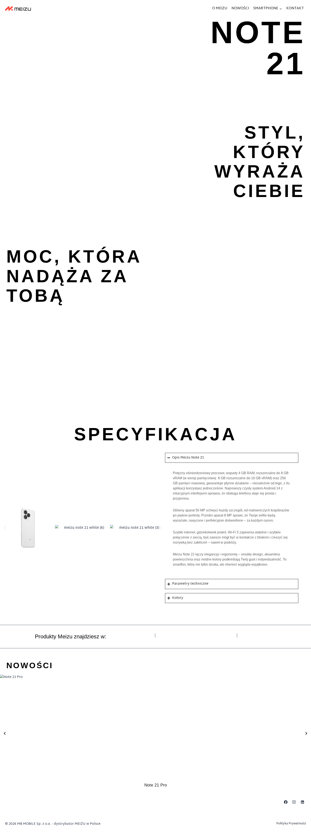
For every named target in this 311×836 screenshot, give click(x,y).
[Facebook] (285, 802)
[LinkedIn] (302, 802)
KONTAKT (295, 8)
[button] (4, 528)
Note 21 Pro (155, 785)
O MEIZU (219, 8)
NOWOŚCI (240, 8)
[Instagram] (294, 802)
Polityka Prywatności (291, 823)
